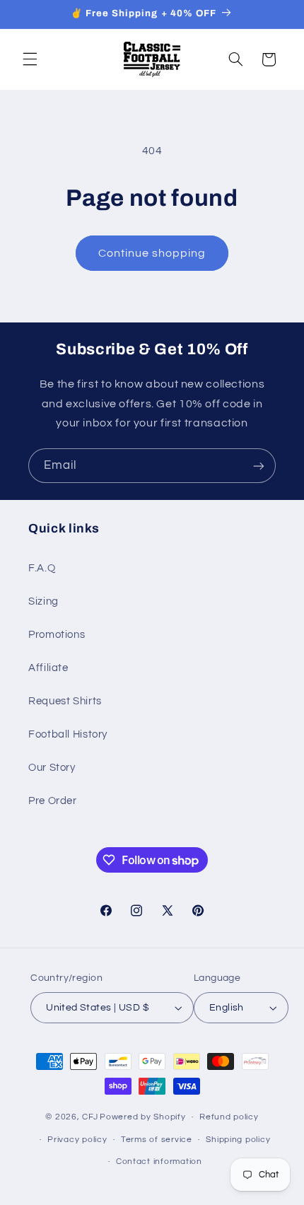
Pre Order (52, 801)
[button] (29, 59)
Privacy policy (77, 1139)
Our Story (52, 767)
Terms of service (156, 1139)
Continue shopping (152, 253)
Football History (67, 734)
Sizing (43, 601)
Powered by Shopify (142, 1117)
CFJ (90, 1117)
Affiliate (48, 668)
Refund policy (229, 1117)
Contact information (159, 1161)
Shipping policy (238, 1139)
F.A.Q (41, 568)
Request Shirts (65, 701)
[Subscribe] (258, 465)
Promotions (56, 634)
